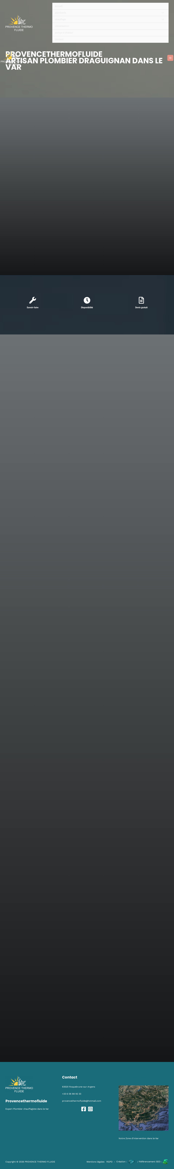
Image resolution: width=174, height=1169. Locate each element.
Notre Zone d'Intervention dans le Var (139, 1138)
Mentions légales (95, 1161)
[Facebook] (83, 1109)
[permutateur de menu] (163, 12)
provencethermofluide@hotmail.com (81, 1101)
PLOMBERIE (60, 12)
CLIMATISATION (62, 26)
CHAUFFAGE (60, 19)
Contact (59, 39)
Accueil (59, 6)
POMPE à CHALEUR (64, 32)
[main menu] (170, 58)
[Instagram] (90, 1109)
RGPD (109, 1161)
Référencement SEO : (150, 1161)
